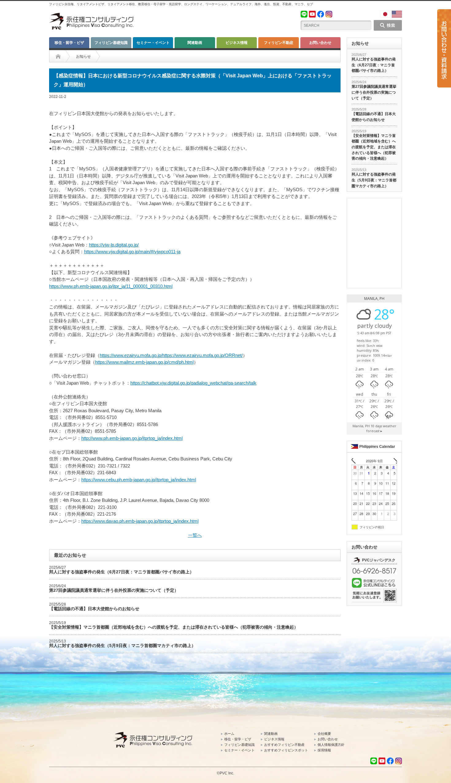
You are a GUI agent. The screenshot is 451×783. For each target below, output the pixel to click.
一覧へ (195, 535)
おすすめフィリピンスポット (286, 750)
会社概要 (324, 733)
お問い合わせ (320, 43)
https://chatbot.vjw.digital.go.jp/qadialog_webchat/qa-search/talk (193, 383)
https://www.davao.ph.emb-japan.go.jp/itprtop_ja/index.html (140, 521)
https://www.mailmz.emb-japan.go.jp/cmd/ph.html (144, 362)
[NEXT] (393, 460)
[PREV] (355, 460)
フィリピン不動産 (278, 43)
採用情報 (324, 750)
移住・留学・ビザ (69, 43)
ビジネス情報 (237, 43)
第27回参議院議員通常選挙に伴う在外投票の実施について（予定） (114, 590)
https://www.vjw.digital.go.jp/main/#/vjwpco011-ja (132, 251)
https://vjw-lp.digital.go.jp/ (114, 244)
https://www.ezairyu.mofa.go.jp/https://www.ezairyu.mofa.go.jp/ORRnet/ (171, 355)
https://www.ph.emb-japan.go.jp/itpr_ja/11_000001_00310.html (110, 286)
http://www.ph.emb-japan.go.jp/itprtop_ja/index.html (132, 438)
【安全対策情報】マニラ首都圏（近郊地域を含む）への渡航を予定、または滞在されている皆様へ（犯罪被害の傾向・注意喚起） (173, 627)
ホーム (229, 733)
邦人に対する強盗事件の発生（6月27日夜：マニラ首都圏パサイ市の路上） (121, 571)
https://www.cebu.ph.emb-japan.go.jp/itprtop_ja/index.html (138, 479)
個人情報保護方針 (331, 744)
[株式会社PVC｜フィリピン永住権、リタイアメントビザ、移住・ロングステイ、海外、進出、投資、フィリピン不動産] (92, 15)
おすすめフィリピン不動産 (284, 744)
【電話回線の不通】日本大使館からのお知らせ (94, 608)
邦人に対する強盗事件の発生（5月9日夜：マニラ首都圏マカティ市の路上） (122, 645)
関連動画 (194, 43)
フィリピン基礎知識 (111, 43)
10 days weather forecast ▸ (374, 428)
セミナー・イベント (153, 43)
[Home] (58, 56)
